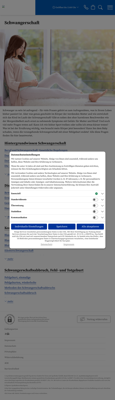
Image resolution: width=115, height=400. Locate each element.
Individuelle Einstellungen (29, 226)
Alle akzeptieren (90, 226)
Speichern (61, 226)
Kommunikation (19, 217)
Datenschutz (46, 244)
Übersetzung (17, 205)
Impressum (68, 244)
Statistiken (16, 211)
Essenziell (16, 193)
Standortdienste (19, 199)
